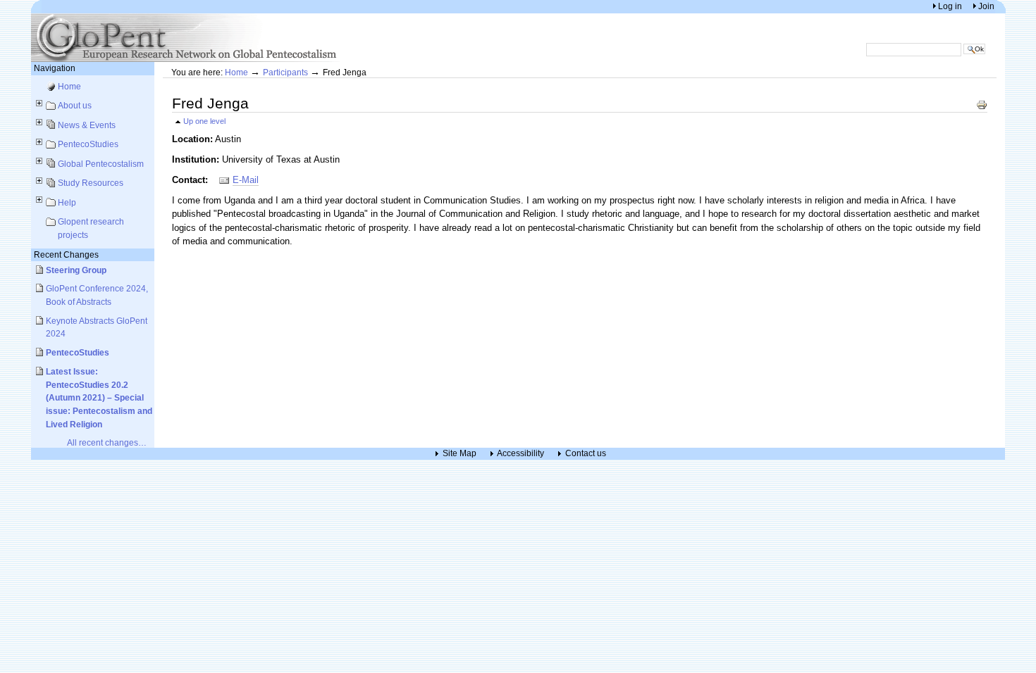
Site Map (459, 453)
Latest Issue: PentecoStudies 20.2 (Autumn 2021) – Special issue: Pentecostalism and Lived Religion (99, 398)
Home (69, 86)
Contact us (585, 453)
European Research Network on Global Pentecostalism (186, 37)
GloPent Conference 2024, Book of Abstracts (97, 295)
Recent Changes (66, 254)
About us (75, 105)
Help (67, 202)
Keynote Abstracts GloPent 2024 (96, 327)
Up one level (204, 121)
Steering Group (76, 270)
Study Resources (90, 182)
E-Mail (246, 180)
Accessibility (520, 453)
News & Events (87, 125)
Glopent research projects (91, 228)
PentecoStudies (88, 144)
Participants (285, 72)
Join (986, 6)
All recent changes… (107, 442)
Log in (951, 6)
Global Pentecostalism (101, 163)
